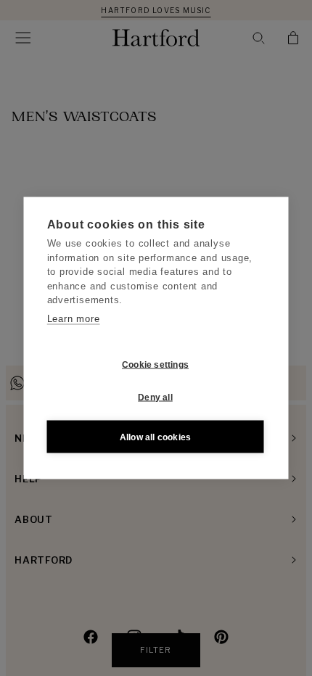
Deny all (155, 397)
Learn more (73, 318)
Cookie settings (155, 364)
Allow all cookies (155, 437)
